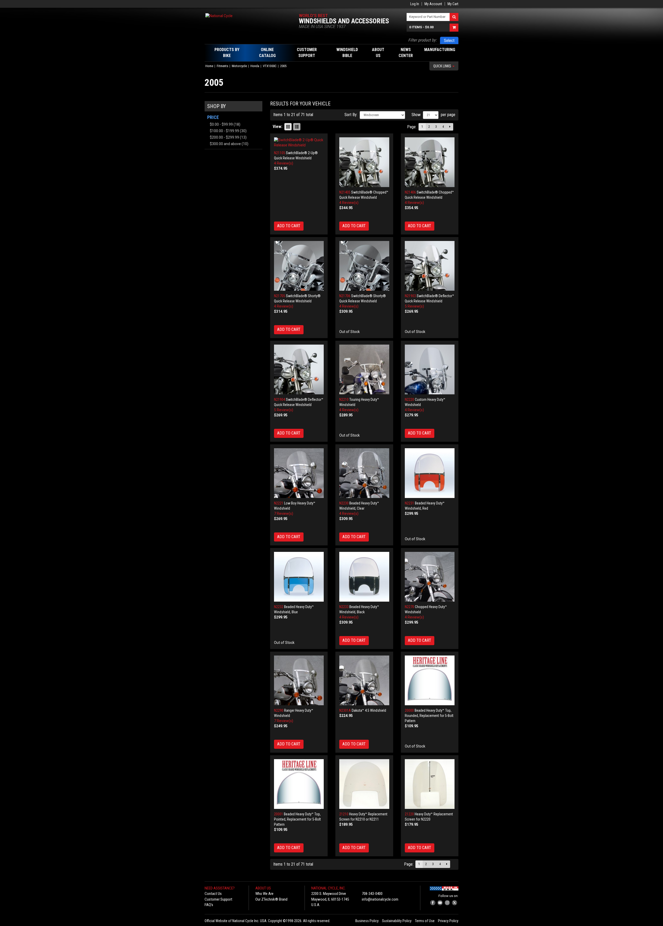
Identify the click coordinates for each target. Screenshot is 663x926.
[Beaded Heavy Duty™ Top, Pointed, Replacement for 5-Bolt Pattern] (299, 784)
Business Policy (367, 921)
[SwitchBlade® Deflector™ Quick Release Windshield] (430, 266)
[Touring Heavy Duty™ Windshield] (364, 370)
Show (416, 114)
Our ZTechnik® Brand (271, 899)
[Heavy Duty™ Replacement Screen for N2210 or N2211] (364, 784)
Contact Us (213, 893)
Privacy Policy (448, 921)
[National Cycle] (244, 15)
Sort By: (350, 114)
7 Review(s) (283, 513)
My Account (433, 4)
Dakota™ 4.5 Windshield (369, 710)
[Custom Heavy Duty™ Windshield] (430, 370)
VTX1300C (270, 66)
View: (277, 126)
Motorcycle (239, 66)
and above (225, 144)
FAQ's (209, 904)
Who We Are (264, 893)
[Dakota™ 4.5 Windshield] (364, 681)
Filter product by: (422, 40)
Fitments (222, 66)
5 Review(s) (414, 306)
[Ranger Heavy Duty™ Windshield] (299, 681)
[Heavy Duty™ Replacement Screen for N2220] (430, 784)
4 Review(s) (283, 163)
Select (449, 40)
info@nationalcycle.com (380, 899)
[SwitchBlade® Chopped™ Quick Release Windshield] (364, 162)
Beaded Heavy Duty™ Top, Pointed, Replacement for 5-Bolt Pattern (297, 819)
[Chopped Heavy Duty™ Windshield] (430, 577)
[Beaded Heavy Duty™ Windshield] (364, 473)
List (296, 126)
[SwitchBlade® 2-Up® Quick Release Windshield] (299, 142)
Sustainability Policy (397, 921)
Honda (254, 66)
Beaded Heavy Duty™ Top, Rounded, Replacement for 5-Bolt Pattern (429, 715)
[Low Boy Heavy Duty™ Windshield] (299, 473)
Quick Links (442, 66)
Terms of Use (425, 921)
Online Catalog (267, 52)
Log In (414, 4)
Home (209, 66)
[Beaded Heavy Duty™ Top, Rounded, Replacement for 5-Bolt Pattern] (430, 681)
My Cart (453, 4)
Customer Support (218, 899)
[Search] (454, 17)
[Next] (449, 127)
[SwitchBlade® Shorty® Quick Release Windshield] (299, 266)
